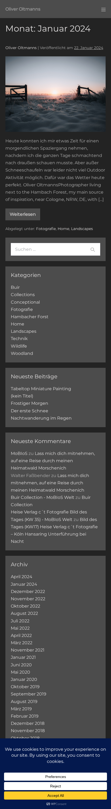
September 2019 (28, 694)
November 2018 (28, 730)
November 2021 (27, 650)
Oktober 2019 (25, 686)
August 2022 (24, 613)
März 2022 (21, 642)
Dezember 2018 (27, 723)
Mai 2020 (20, 672)
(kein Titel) (22, 396)
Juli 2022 (20, 620)
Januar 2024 (24, 584)
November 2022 (28, 598)
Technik (19, 338)
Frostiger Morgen (29, 403)
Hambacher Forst (29, 316)
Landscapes (82, 228)
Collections (23, 294)
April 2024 (21, 576)
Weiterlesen (23, 214)
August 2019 (24, 701)
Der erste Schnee (29, 410)
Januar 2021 (23, 657)
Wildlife (19, 346)
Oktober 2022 (25, 606)
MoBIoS (19, 453)
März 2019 (21, 708)
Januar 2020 (24, 679)
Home (63, 228)
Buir (15, 287)
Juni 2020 (21, 664)
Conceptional (25, 302)
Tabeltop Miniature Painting (41, 388)
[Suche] (93, 249)
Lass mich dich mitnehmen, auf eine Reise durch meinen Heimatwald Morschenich (53, 461)
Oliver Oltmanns (22, 9)
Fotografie (46, 228)
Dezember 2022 (28, 591)
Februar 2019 (25, 716)
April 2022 (21, 635)
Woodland (22, 353)
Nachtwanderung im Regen (41, 418)
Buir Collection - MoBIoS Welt (42, 497)
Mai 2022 (20, 628)
